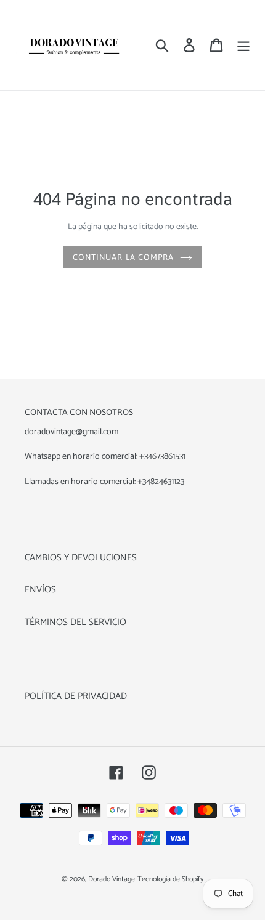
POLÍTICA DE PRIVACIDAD (76, 696)
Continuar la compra (123, 257)
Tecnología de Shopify (170, 879)
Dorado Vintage (111, 879)
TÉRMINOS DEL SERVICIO (75, 622)
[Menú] (243, 45)
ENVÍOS (40, 589)
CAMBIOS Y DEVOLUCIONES (81, 557)
